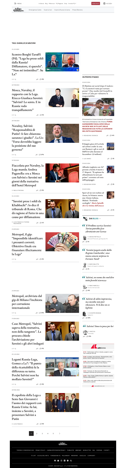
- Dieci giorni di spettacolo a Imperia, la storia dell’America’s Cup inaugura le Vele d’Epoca (97, 362)
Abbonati (95, 3)
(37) (43, 222)
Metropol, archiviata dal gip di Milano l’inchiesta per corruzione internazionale (27, 302)
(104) (42, 312)
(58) (43, 79)
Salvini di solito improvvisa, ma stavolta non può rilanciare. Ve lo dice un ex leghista (98, 303)
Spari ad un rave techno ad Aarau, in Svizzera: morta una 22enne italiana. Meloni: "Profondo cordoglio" (93, 197)
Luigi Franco (17, 424)
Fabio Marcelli (93, 285)
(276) (42, 154)
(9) (88, 269)
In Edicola (41, 3)
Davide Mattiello (94, 237)
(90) (43, 348)
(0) (113, 210)
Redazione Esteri (89, 184)
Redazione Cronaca (90, 135)
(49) (89, 290)
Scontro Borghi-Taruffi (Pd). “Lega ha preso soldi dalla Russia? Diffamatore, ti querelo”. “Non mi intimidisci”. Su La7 (28, 64)
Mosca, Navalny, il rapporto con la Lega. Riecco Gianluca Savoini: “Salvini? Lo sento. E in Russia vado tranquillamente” (27, 100)
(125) (89, 317)
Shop (65, 3)
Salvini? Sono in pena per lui (100, 326)
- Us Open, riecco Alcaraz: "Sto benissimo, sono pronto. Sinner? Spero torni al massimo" (97, 357)
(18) (43, 423)
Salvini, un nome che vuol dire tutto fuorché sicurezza (99, 279)
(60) (113, 135)
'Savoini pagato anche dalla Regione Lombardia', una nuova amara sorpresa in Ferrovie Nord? (98, 254)
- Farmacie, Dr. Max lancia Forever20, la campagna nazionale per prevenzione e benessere (97, 371)
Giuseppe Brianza (94, 313)
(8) (113, 158)
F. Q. (14, 79)
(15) (43, 115)
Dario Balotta (93, 264)
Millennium (52, 3)
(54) (43, 384)
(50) (43, 190)
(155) (89, 336)
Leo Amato (86, 158)
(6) (88, 241)
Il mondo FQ (71, 3)
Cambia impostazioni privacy (56, 450)
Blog (46, 3)
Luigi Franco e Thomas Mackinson (20, 222)
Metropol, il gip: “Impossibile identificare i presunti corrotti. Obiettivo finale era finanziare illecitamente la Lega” (27, 244)
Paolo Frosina (18, 190)
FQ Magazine (59, 3)
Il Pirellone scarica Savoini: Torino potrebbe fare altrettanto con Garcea (98, 228)
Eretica (91, 331)
